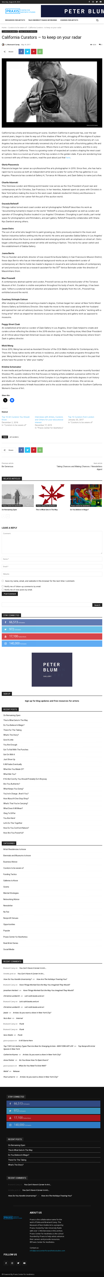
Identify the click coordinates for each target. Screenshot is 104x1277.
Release (16, 1071)
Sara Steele (8, 1035)
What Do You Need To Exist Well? (32, 1065)
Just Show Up (9, 759)
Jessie (5, 1012)
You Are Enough (10, 745)
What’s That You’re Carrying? (15, 803)
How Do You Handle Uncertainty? (17, 979)
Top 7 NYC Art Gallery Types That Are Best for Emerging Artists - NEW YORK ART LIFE (38, 1046)
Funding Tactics (10, 874)
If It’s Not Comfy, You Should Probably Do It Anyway (25, 779)
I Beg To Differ (9, 813)
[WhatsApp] (40, 51)
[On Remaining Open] (18, 495)
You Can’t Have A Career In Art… (32, 968)
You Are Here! (9, 818)
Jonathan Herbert (10, 990)
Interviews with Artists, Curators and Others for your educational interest (49, 419)
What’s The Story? (11, 735)
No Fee (6, 912)
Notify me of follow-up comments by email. (22, 586)
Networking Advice (11, 899)
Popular (6, 931)
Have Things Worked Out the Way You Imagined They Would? (44, 985)
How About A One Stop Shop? (16, 798)
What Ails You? (9, 774)
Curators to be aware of (17, 27)
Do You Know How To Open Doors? (33, 1060)
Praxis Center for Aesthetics (27, 31)
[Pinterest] (33, 51)
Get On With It (9, 754)
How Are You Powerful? (13, 833)
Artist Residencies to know (14, 849)
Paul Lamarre (9, 1077)
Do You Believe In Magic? (79, 510)
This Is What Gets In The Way (47, 510)
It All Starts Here (25, 1040)
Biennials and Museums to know (17, 855)
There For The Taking (12, 730)
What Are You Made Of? (13, 769)
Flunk (21, 1024)
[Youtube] (100, 2)
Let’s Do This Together (12, 823)
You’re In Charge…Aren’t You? (16, 794)
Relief (5, 1071)
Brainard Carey (13, 45)
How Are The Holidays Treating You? (51, 979)
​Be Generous (7, 466)
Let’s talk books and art (34, 996)
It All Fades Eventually (12, 764)
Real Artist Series (10, 943)
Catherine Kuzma (10, 1054)
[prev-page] (3, 516)
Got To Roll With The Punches (15, 750)
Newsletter (8, 906)
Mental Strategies (11, 893)
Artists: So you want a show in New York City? (32, 1012)
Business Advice (10, 862)
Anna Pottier (8, 1060)
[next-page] (7, 516)
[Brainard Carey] (3, 44)
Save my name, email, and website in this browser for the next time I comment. (40, 581)
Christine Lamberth (11, 996)
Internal (19, 1018)
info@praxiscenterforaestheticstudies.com (47, 1250)
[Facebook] (89, 2)
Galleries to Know (10, 880)
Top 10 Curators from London (81, 417)
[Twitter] (96, 2)
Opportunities (9, 924)
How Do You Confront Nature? (16, 828)
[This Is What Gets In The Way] (52, 495)
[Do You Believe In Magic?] (86, 495)
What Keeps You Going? (13, 789)
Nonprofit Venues (10, 918)
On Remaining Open (9, 510)
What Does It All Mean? (13, 808)
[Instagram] (93, 2)
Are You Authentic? (11, 784)
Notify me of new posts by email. (18, 590)
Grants (6, 887)
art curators (14, 437)
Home (4, 27)
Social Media (8, 949)
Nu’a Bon (7, 1018)
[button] (97, 20)
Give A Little (8, 740)
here (68, 157)
